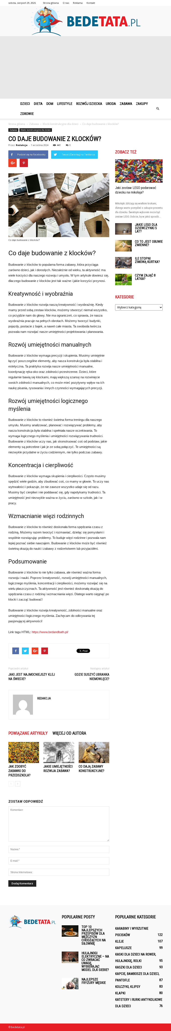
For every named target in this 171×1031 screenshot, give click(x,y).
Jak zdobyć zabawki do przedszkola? (19, 770)
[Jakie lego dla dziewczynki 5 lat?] (123, 229)
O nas (66, 2)
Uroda (111, 104)
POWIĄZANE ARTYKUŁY (28, 733)
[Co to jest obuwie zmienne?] (123, 245)
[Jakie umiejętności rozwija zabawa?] (58, 752)
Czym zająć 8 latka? (145, 277)
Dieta (38, 104)
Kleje (119, 941)
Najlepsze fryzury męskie (94, 981)
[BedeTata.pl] (85, 21)
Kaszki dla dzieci (128, 967)
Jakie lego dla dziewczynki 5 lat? (146, 228)
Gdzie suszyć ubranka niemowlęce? (92, 677)
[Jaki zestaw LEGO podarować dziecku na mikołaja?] (139, 171)
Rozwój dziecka (89, 104)
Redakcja (22, 145)
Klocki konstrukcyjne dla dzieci (36, 129)
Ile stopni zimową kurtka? (147, 260)
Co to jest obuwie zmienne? (149, 243)
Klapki (120, 993)
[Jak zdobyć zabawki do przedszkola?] (23, 752)
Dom (49, 104)
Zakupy (142, 104)
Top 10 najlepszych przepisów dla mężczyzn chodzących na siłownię (94, 935)
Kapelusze (123, 948)
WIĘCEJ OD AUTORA (69, 733)
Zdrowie (27, 114)
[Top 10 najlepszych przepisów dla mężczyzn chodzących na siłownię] (70, 931)
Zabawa (126, 104)
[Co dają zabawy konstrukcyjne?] (94, 752)
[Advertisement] (85, 67)
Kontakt (91, 2)
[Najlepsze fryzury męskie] (70, 983)
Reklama (78, 2)
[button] (158, 109)
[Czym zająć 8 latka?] (123, 279)
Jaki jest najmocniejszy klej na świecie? (31, 677)
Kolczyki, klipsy (127, 987)
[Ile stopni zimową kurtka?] (123, 262)
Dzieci (25, 104)
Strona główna (51, 2)
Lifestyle (64, 104)
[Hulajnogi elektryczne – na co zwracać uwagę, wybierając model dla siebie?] (70, 957)
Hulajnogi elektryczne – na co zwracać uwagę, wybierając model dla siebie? (95, 961)
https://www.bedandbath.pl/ (50, 632)
